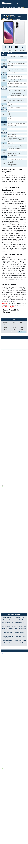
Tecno (5, 329)
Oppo (22, 324)
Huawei (5, 327)
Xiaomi (18, 7)
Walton (13, 329)
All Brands (21, 331)
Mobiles (7, 16)
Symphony (21, 329)
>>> (24, 7)
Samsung (5, 7)
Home (4, 16)
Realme (10, 7)
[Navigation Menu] (17, 3)
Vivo (22, 7)
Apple (22, 327)
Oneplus (14, 327)
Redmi (14, 7)
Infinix (5, 331)
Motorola (13, 331)
